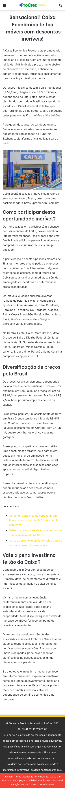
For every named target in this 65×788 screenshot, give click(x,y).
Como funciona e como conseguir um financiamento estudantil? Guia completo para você (35, 520)
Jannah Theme (13, 776)
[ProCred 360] (32, 5)
